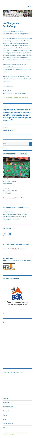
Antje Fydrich (8, 97)
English (5, 427)
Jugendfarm (25, 97)
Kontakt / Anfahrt (8, 423)
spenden (22, 249)
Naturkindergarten (8, 407)
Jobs (4, 419)
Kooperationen (7, 411)
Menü (29, 6)
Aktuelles (5, 398)
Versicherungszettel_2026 (10, 198)
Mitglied (14, 249)
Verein (5, 415)
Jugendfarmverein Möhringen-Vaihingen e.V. (13, 433)
